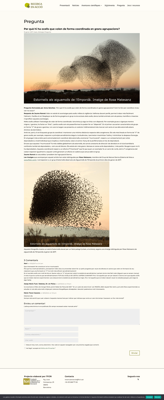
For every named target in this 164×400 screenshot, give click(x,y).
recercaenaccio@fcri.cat (74, 379)
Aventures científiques (91, 5)
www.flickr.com (30, 160)
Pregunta (121, 5)
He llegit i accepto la (41, 348)
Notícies (75, 5)
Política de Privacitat (48, 348)
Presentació (65, 5)
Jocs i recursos (133, 5)
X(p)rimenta (110, 5)
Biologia (41, 32)
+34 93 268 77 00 (71, 382)
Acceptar (149, 397)
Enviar (135, 353)
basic (36, 32)
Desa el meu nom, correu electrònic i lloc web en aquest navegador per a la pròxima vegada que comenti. (62, 345)
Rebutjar (157, 397)
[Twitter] (138, 379)
